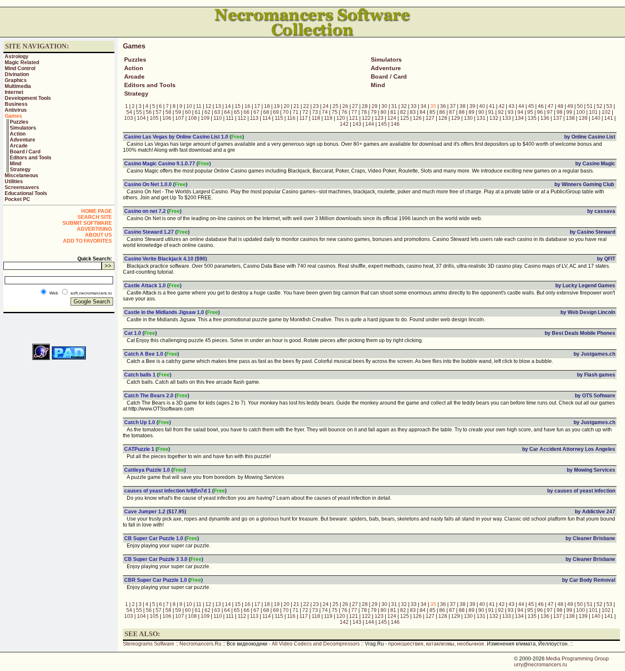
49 (570, 106)
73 (315, 112)
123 (379, 118)
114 (266, 118)
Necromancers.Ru (200, 644)
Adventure (22, 140)
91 (491, 112)
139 (583, 118)
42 (502, 106)
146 (395, 124)
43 (511, 106)
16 (247, 106)
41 (492, 106)
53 (609, 106)
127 (430, 118)
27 (355, 106)
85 (432, 112)
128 (442, 118)
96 (540, 112)
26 (345, 106)
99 (569, 112)
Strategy (20, 170)
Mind (15, 164)
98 (559, 112)
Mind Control (20, 68)
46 (541, 106)
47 (551, 106)
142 (344, 124)
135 (532, 118)
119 (328, 118)
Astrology (16, 56)
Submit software (87, 223)
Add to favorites (87, 241)
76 (344, 112)
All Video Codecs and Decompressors (316, 644)
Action (18, 134)
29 (375, 106)
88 (462, 112)
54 (129, 112)
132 (493, 118)
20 (287, 106)
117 (303, 118)
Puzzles (19, 122)
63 (217, 112)
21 (296, 106)
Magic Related (22, 62)
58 (168, 112)
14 (228, 106)
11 (199, 106)
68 (266, 112)
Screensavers (22, 187)
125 (404, 118)
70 (286, 112)
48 (560, 106)
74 (325, 112)
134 (519, 118)
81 (393, 112)
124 (391, 118)
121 (353, 118)
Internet (14, 92)
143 (356, 124)
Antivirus (16, 110)
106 (166, 118)
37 (453, 106)
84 (423, 112)
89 (471, 112)
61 (198, 112)
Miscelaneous (21, 175)
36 (443, 106)
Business (16, 104)
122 (366, 118)
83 (413, 112)
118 (316, 118)
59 (178, 112)
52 (599, 106)
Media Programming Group (577, 659)
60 (188, 112)
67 (256, 112)
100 (580, 112)
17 (257, 106)
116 (291, 118)
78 (364, 112)
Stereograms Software (148, 644)
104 (141, 118)
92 (501, 112)
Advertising (94, 229)
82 (403, 112)
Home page (96, 211)
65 (237, 112)
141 (608, 118)
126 (417, 118)
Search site (94, 217)
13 (218, 106)
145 (382, 124)
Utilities (14, 181)
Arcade (19, 146)
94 (520, 112)
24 (326, 106)
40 (482, 106)
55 (139, 112)
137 (557, 118)
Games (13, 116)
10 (189, 106)
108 (192, 118)
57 (159, 112)
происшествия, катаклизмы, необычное (436, 644)
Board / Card (25, 152)
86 (442, 112)
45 (531, 106)
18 (267, 106)
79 (374, 112)
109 (205, 118)
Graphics (16, 80)
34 (423, 106)
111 (230, 118)
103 (128, 118)
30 (384, 106)
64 (227, 112)
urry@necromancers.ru (540, 665)
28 (365, 106)
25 (335, 106)
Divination (17, 74)
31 (394, 106)
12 (208, 106)
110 (217, 118)
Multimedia (18, 86)
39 (472, 106)
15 (238, 106)
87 (452, 112)
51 (590, 106)
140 (595, 118)
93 (511, 112)
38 (463, 106)
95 (530, 112)
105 (154, 118)
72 (305, 112)
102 (606, 112)
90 (481, 112)
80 (383, 112)
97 (550, 112)
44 (521, 106)
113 (254, 118)
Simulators (23, 128)
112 (242, 118)
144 (369, 124)
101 (593, 112)
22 (306, 106)
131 (481, 118)
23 (316, 106)
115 (279, 118)
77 (354, 112)
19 (277, 106)
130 (468, 118)
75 (335, 112)
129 (455, 118)
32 (404, 106)
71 (295, 112)
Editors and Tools (30, 158)
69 (276, 112)
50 (580, 106)
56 (149, 112)
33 (414, 106)
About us (98, 235)
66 (247, 112)
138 (570, 118)
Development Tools (28, 98)
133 (506, 118)
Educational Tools (26, 193)
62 (207, 112)
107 (179, 118)
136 (544, 118)
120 (340, 118)
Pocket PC (17, 199)
